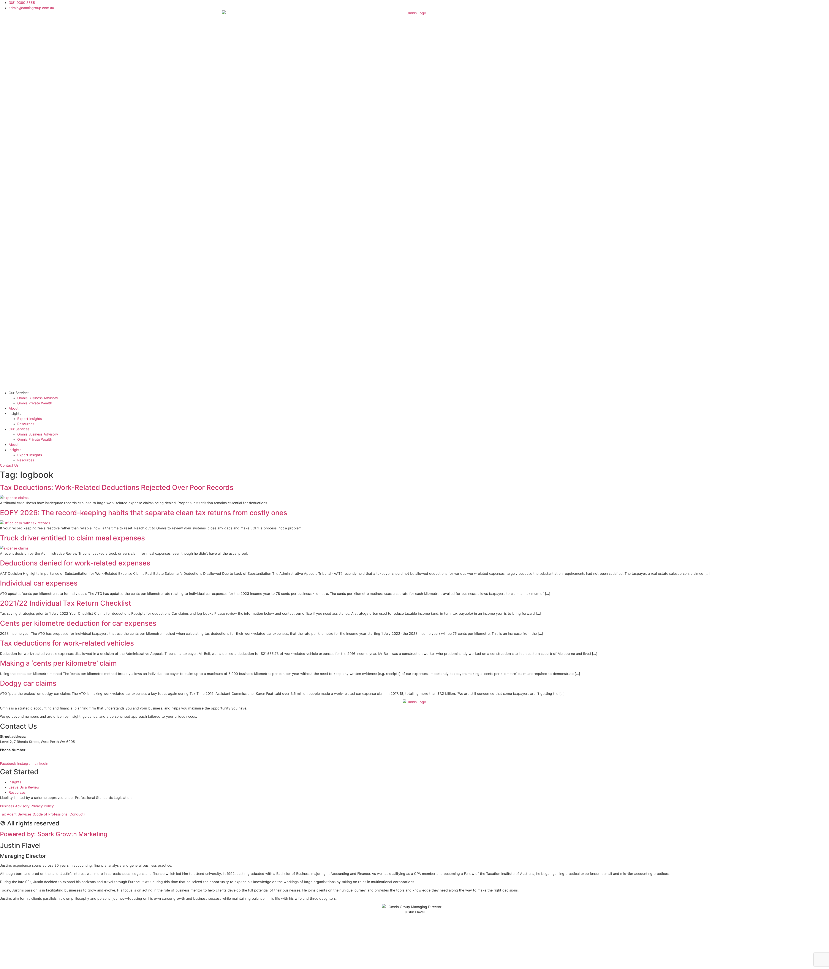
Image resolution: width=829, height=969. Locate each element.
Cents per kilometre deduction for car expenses (78, 623)
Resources (25, 424)
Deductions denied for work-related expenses (75, 563)
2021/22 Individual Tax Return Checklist (65, 603)
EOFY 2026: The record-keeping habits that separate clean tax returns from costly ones (143, 512)
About (14, 408)
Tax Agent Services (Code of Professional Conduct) (42, 814)
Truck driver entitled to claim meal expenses (72, 538)
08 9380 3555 (12, 755)
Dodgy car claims (28, 683)
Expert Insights (29, 418)
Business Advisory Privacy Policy (27, 806)
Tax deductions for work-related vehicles (67, 643)
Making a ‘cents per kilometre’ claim (58, 663)
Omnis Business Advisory (37, 398)
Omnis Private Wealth (34, 403)
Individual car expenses (39, 583)
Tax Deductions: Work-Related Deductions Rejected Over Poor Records (116, 487)
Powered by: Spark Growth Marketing (53, 834)
